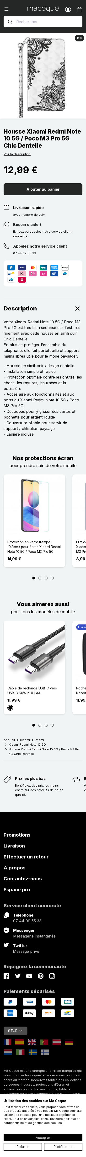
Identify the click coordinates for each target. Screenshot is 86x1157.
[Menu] (15, 9)
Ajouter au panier (43, 189)
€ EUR (12, 1031)
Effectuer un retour (26, 857)
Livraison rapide (28, 207)
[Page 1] (33, 578)
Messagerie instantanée (34, 936)
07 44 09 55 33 (27, 920)
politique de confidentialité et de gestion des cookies (42, 1121)
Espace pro (17, 890)
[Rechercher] (10, 21)
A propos (15, 868)
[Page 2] (39, 578)
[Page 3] (46, 578)
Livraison (14, 846)
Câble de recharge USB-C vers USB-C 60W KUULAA (32, 690)
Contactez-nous (23, 879)
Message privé (26, 951)
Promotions (17, 835)
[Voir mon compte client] (68, 9)
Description (20, 308)
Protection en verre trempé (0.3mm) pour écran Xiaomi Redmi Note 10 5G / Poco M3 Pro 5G (34, 547)
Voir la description (17, 154)
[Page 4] (52, 578)
